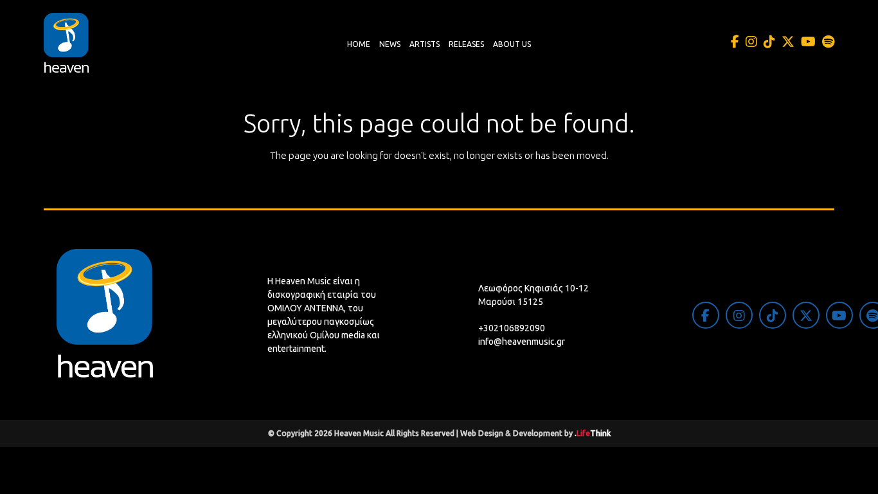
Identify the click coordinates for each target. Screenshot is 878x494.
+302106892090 (511, 328)
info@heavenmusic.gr (521, 341)
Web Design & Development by (535, 433)
